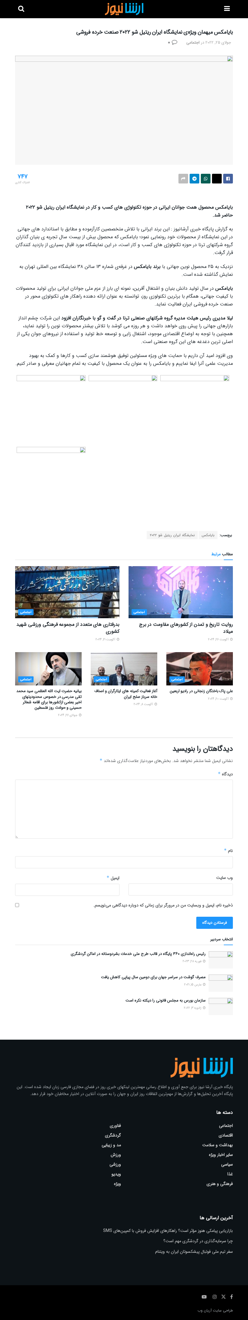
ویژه (117, 1183)
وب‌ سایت (224, 877)
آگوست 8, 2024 (144, 704)
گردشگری (113, 1135)
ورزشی (115, 1164)
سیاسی (227, 1164)
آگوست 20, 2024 (219, 699)
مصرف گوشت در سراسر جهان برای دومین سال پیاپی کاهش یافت (153, 977)
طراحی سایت (223, 1310)
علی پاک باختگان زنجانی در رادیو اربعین (201, 691)
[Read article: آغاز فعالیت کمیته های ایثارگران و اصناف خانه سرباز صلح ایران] (124, 668)
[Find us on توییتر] (223, 1297)
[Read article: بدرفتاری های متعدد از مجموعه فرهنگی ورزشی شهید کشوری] (67, 592)
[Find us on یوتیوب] (204, 1297)
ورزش (116, 1154)
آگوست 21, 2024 (106, 639)
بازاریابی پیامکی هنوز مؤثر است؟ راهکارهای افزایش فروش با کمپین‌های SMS (168, 1230)
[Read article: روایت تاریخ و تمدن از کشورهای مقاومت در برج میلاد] (181, 592)
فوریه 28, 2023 (192, 961)
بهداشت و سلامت (217, 1145)
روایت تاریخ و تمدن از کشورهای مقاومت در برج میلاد (186, 628)
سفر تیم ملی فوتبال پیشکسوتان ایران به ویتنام (194, 1251)
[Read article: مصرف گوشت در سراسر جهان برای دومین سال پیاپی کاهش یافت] (221, 983)
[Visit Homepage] (124, 9)
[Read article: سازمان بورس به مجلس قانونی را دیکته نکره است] (221, 1006)
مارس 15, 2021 (193, 984)
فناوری (115, 1125)
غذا (230, 1174)
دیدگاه (225, 774)
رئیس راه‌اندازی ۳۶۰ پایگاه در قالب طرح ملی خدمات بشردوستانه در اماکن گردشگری (138, 954)
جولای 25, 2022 (218, 42)
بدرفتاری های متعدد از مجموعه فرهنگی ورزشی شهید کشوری (67, 628)
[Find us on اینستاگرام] (215, 1297)
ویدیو (116, 1174)
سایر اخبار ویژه (221, 1154)
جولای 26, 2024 (68, 715)
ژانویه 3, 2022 (193, 1008)
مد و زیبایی (111, 1145)
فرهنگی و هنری (220, 1183)
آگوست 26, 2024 (219, 639)
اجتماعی (193, 42)
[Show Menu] (227, 9)
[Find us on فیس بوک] (231, 1297)
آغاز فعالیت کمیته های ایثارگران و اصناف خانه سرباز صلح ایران (125, 694)
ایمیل (112, 878)
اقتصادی (226, 1135)
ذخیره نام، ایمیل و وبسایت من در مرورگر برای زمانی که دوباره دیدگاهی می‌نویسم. (163, 905)
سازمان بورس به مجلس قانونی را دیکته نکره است (166, 1000)
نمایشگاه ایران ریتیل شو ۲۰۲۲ (172, 535)
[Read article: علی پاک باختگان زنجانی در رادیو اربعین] (199, 668)
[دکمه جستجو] (21, 9)
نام (228, 850)
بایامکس (208, 535)
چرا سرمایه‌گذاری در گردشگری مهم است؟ (198, 1241)
